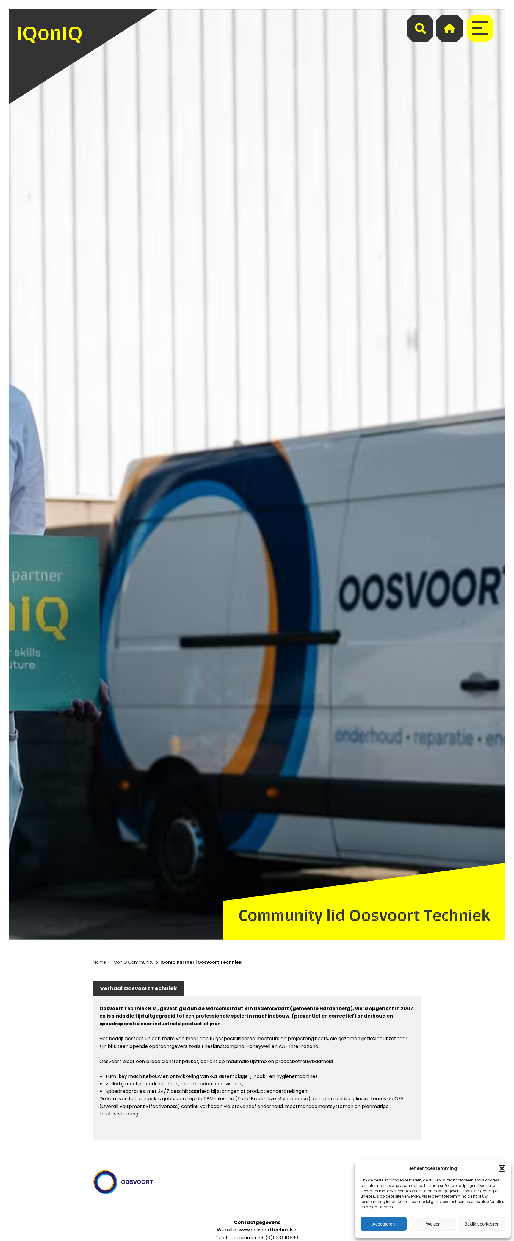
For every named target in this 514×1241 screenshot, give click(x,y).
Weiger (433, 1223)
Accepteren (383, 1223)
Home (99, 962)
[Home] (449, 28)
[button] (502, 1168)
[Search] (420, 28)
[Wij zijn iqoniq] (50, 56)
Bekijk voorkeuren (481, 1223)
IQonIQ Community (133, 962)
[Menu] (480, 28)
